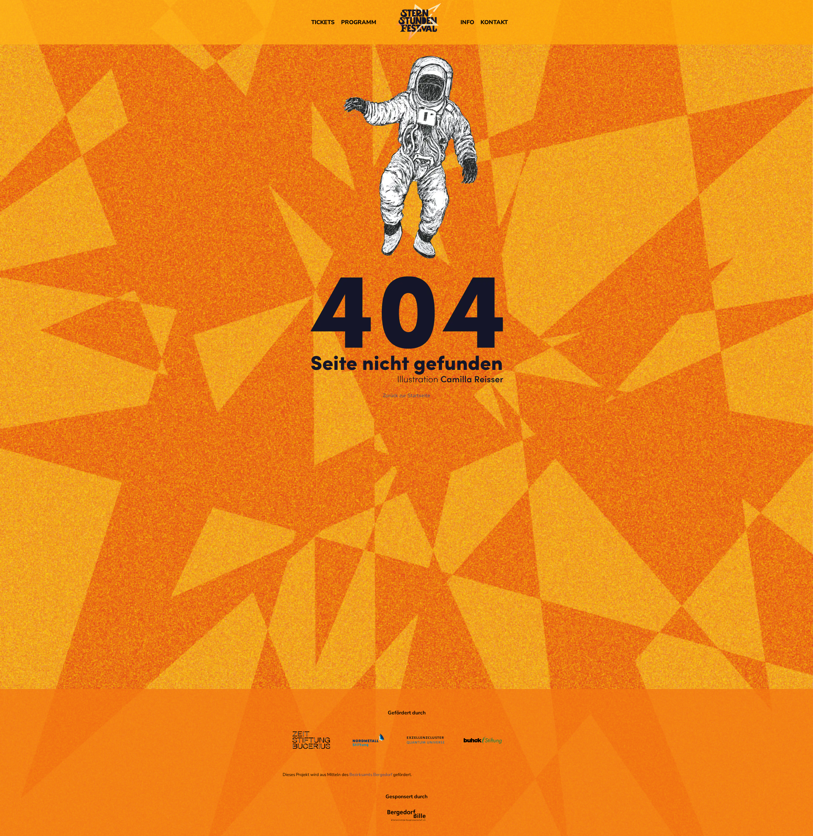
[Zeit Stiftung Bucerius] (311, 753)
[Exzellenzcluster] (425, 748)
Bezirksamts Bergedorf (370, 775)
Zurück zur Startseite (406, 395)
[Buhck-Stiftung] (482, 748)
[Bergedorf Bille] (406, 825)
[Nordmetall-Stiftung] (368, 759)
